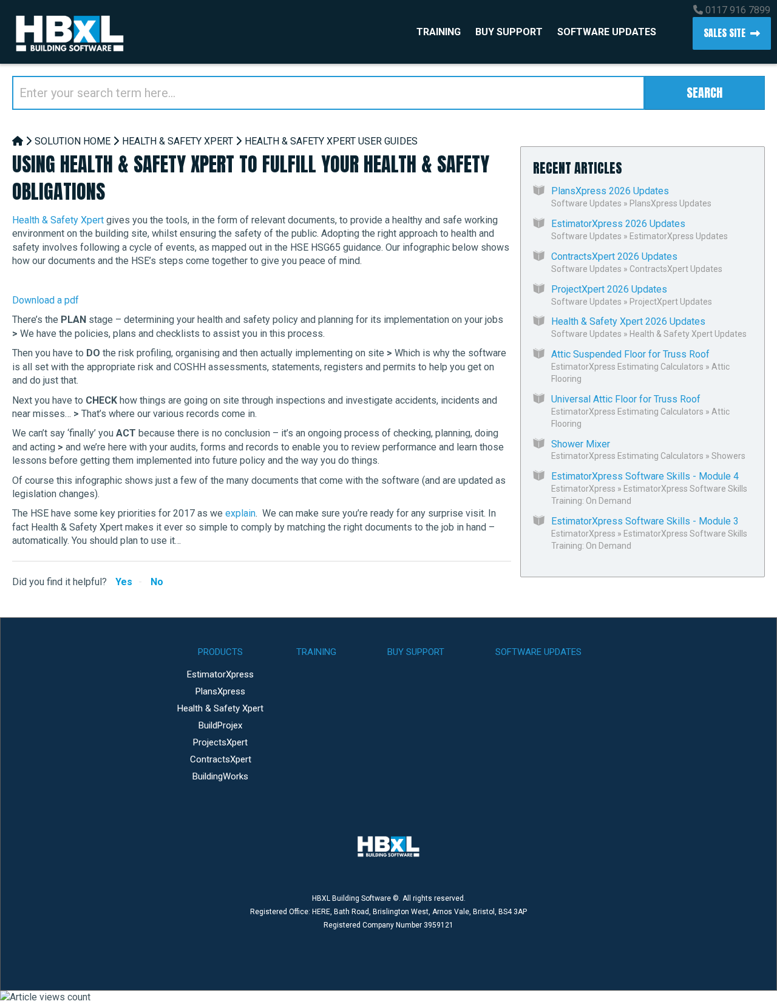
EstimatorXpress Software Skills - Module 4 (645, 476)
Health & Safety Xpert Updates (688, 334)
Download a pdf (45, 300)
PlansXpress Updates (670, 203)
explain (240, 513)
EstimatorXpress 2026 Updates (618, 223)
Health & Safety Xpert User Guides (331, 141)
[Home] (17, 141)
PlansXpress (220, 691)
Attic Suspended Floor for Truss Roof (630, 354)
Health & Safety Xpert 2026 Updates (628, 321)
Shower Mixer (580, 444)
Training (438, 32)
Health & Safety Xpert (177, 141)
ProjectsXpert (220, 742)
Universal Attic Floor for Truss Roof (626, 399)
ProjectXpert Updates (670, 302)
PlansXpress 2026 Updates (610, 191)
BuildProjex (220, 725)
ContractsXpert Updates (675, 269)
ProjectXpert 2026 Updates (609, 289)
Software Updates (606, 32)
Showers (728, 456)
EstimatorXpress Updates (678, 236)
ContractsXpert (220, 759)
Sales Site (724, 32)
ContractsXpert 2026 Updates (614, 256)
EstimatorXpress (583, 489)
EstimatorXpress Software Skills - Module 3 (645, 521)
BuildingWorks (220, 776)
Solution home (72, 141)
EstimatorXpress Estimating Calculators (627, 366)
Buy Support (509, 32)
